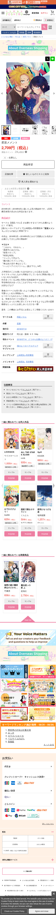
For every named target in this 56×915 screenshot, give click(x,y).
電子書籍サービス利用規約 (12, 885)
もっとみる (49, 744)
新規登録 (35, 12)
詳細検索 (50, 27)
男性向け (38, 20)
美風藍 (22, 32)
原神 (29, 32)
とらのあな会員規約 (28, 880)
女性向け (50, 20)
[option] (28, 93)
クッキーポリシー (48, 885)
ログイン (44, 12)
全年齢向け (7, 20)
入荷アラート (48, 318)
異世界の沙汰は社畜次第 (19, 729)
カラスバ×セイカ (16, 735)
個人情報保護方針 (31, 885)
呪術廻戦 (37, 32)
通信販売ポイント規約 (47, 880)
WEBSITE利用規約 (10, 880)
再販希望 (28, 164)
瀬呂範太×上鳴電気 (11, 467)
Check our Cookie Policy (14, 911)
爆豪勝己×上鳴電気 (28, 466)
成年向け (17, 20)
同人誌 (17, 36)
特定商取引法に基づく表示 (15, 891)
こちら (27, 389)
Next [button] (54, 93)
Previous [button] (2, 93)
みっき (11, 732)
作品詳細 (11, 478)
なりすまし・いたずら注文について (40, 891)
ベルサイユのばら (9, 32)
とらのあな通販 (7, 36)
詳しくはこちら (48, 823)
